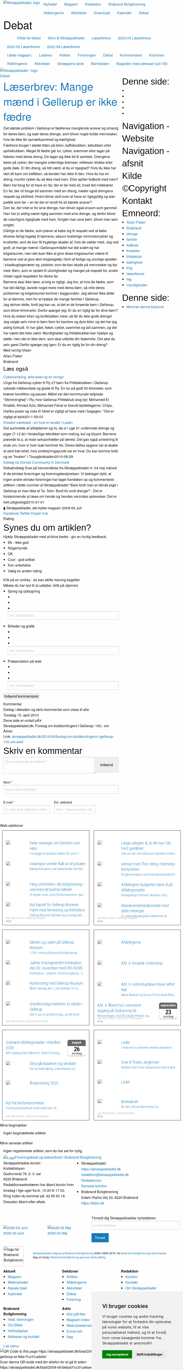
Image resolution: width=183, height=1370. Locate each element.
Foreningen (24, 1034)
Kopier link (39, 513)
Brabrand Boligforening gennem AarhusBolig (78, 1257)
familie (132, 239)
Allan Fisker (136, 222)
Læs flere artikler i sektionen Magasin (117, 918)
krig (129, 267)
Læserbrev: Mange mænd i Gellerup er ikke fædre (60, 100)
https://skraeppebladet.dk (101, 1169)
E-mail (8, 802)
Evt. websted (63, 802)
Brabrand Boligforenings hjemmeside (143, 1253)
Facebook (11, 513)
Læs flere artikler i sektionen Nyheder (26, 918)
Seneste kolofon (94, 1185)
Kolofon (131, 1276)
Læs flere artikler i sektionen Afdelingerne (119, 1018)
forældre (133, 250)
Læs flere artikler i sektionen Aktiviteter (27, 1021)
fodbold (132, 245)
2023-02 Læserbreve (23, 46)
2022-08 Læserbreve (63, 46)
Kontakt (131, 1282)
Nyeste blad (17, 1288)
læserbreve (135, 273)
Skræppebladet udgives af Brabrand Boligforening (63, 1253)
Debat (143, 12)
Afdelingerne (54, 12)
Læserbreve (101, 37)
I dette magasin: (19, 55)
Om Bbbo (15, 1325)
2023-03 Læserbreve (134, 37)
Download (102, 12)
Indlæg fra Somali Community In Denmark (36, 462)
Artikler (72, 1276)
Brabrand (134, 228)
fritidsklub (134, 256)
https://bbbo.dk (92, 1203)
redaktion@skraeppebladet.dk (105, 1174)
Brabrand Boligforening (126, 4)
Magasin (71, 4)
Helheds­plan (18, 1330)
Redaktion (93, 4)
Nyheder (50, 4)
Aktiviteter (79, 12)
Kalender (124, 12)
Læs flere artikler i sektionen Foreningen (27, 1116)
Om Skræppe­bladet (140, 1288)
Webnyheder (18, 1282)
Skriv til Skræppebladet (66, 37)
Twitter (25, 513)
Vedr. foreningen (21, 1319)
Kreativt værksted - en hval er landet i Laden (38, 422)
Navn (8, 782)
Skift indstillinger (150, 1354)
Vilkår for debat (29, 37)
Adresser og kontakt (23, 1336)
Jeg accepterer (117, 1354)
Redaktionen (91, 1180)
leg (129, 279)
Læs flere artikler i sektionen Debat (116, 1113)
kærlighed (134, 262)
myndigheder (137, 284)
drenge (132, 233)
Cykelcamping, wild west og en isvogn (33, 376)
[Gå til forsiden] (19, 70)
